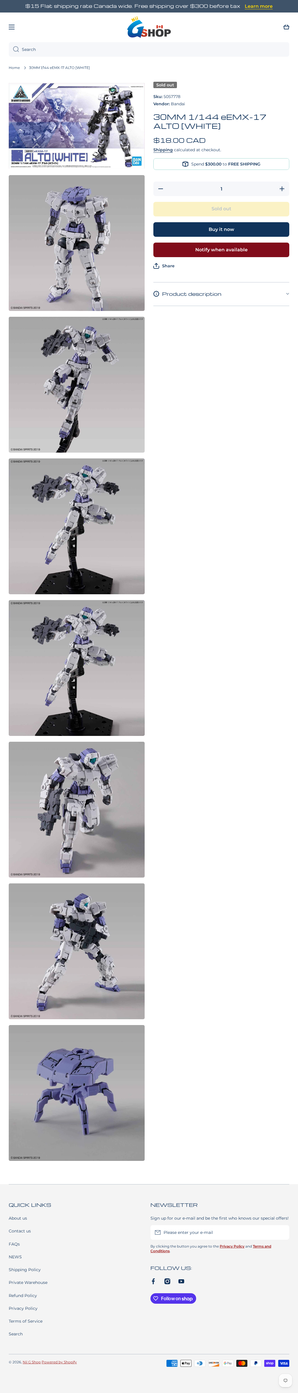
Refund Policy (23, 1295)
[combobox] (149, 49)
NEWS (15, 1256)
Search (16, 1334)
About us (18, 1218)
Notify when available (221, 249)
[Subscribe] (282, 1232)
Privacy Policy (23, 1308)
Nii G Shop (32, 1362)
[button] (286, 27)
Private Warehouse (28, 1282)
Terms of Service (25, 1321)
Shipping (163, 149)
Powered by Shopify (59, 1362)
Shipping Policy (25, 1269)
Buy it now (221, 229)
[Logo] (149, 27)
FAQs (14, 1244)
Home (14, 67)
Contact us (20, 1231)
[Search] (14, 49)
